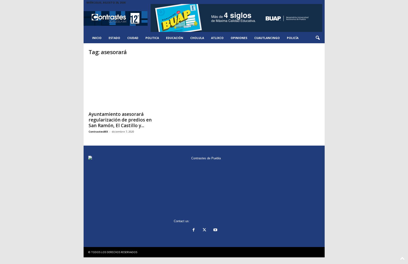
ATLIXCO (217, 38)
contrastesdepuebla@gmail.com (212, 221)
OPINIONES (239, 38)
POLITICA (152, 38)
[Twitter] (204, 230)
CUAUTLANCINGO (267, 38)
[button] (317, 38)
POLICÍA (292, 38)
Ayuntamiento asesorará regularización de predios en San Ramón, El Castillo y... (120, 120)
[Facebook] (193, 230)
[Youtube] (215, 230)
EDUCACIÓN (174, 38)
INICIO (97, 38)
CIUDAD (132, 38)
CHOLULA (197, 38)
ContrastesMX (98, 131)
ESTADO (114, 38)
